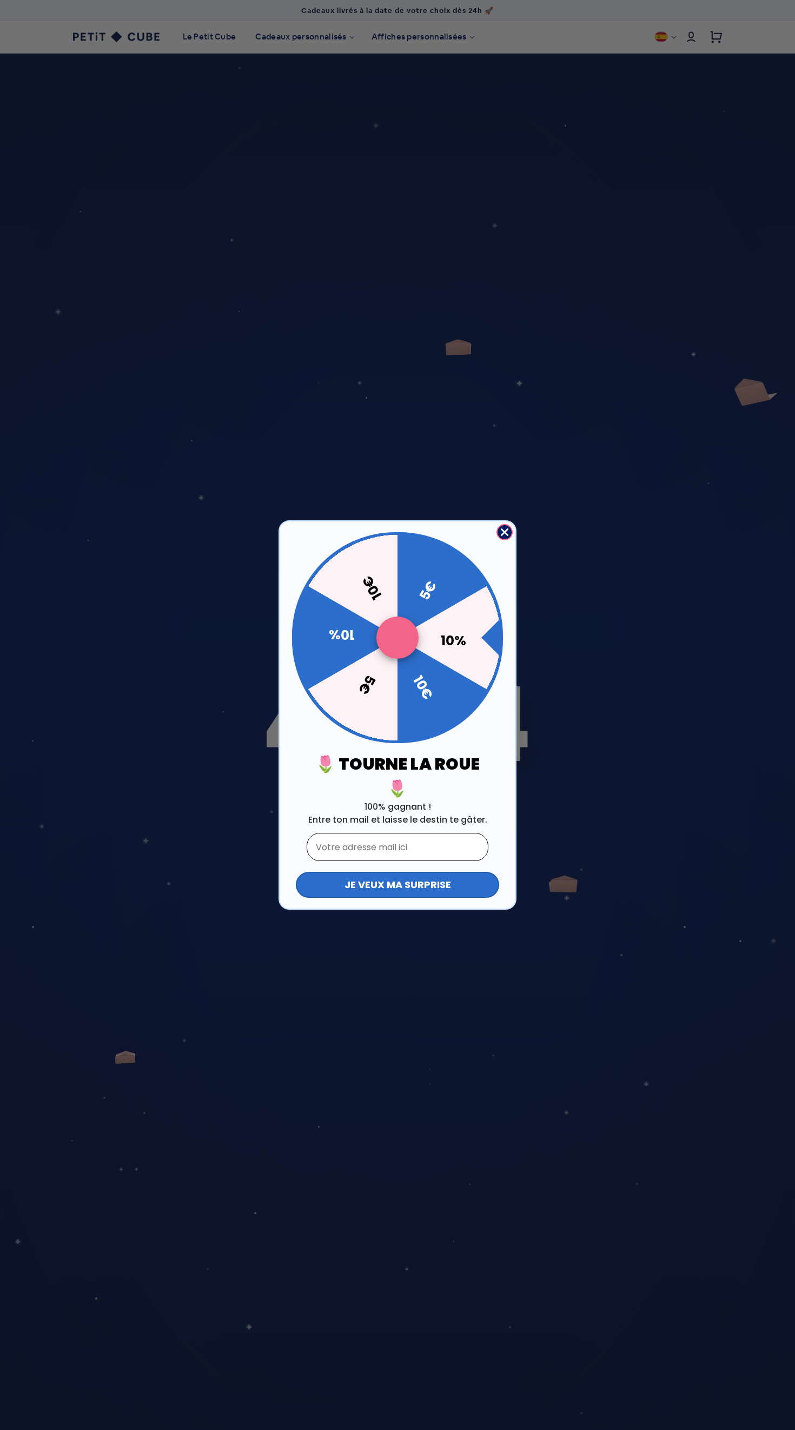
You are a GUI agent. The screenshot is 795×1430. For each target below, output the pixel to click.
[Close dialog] (504, 532)
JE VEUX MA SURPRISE (398, 884)
